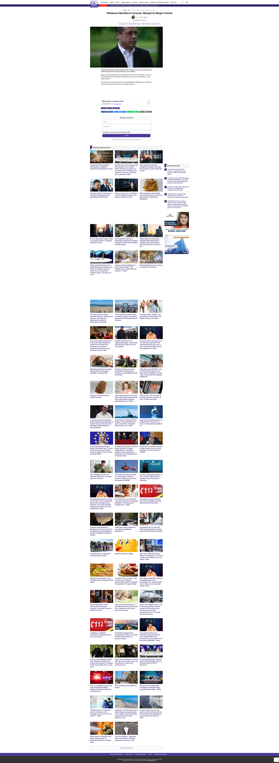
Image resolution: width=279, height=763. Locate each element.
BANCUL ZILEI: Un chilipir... (124, 554)
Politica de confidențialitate (116, 754)
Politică (112, 2)
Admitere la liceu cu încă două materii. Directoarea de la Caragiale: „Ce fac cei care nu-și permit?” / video (101, 713)
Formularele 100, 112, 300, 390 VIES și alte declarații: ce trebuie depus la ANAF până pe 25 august (151, 529)
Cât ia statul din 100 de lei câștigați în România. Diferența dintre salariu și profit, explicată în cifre (151, 168)
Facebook (108, 111)
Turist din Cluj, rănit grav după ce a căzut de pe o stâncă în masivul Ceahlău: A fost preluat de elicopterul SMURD (125, 477)
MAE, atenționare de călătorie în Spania (126, 686)
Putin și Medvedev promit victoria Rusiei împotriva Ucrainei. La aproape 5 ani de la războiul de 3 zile (101, 607)
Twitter (121, 111)
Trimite (126, 135)
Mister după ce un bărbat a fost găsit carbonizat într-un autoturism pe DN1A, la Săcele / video (101, 739)
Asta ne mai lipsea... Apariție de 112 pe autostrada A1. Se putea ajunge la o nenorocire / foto (125, 738)
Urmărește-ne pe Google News (152, 23)
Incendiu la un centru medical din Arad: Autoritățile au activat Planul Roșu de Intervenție (150, 501)
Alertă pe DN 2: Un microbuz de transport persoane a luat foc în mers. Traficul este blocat (150, 397)
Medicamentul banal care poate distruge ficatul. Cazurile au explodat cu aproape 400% (101, 371)
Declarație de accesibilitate (160, 754)
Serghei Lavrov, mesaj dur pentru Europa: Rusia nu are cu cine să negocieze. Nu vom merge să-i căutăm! (151, 449)
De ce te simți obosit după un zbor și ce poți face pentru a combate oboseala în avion (101, 240)
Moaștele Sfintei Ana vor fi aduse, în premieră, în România (151, 266)
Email (146, 111)
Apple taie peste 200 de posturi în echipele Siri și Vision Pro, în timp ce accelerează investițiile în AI (151, 423)
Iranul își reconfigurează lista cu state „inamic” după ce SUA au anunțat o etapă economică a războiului (151, 477)
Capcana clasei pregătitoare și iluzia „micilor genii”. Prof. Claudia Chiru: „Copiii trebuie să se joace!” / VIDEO (125, 268)
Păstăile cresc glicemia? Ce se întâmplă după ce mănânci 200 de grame (101, 580)
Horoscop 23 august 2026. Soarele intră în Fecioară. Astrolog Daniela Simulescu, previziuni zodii (178, 188)
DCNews (94, 4)
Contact (150, 754)
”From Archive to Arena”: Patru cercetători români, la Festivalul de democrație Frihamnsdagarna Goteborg (126, 317)
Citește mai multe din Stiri (126, 747)
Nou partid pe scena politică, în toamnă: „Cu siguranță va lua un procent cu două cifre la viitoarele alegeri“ (176, 171)
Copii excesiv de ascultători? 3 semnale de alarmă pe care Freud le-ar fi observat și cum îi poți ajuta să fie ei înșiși (126, 607)
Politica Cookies (129, 754)
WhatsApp (134, 111)
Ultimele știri (104, 2)
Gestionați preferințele (140, 754)
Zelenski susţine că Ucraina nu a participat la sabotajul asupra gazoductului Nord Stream (101, 195)
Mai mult (174, 2)
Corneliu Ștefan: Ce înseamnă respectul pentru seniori (100, 554)
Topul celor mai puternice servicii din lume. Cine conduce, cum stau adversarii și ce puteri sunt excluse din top (126, 662)
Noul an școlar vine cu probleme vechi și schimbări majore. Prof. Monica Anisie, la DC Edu (126, 195)
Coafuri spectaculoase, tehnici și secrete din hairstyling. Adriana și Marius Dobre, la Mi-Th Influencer (151, 662)
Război (117, 2)
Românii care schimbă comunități (159, 2)
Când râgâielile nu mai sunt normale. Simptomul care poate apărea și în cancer (101, 476)
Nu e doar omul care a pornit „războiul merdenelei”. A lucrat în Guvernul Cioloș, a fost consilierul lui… (132, 5)
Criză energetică (125, 2)
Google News (117, 103)
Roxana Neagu (143, 17)
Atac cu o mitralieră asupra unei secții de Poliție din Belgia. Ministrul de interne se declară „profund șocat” (101, 688)
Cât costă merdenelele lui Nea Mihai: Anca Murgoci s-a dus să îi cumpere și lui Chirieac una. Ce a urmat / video (151, 556)
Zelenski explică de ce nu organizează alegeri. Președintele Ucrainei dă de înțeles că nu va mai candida (126, 343)
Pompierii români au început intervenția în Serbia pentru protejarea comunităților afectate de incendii (126, 372)
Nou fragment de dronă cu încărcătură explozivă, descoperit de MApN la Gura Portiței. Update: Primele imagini (126, 241)
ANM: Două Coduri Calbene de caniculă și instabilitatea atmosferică (125, 529)
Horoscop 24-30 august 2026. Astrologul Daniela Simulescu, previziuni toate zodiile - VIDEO (150, 687)
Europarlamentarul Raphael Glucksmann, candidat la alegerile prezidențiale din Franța (101, 167)
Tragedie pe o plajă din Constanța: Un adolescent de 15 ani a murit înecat (100, 635)
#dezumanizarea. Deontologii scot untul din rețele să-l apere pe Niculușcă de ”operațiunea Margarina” (151, 196)
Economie (134, 2)
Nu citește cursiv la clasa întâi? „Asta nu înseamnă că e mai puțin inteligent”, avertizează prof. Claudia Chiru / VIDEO (126, 502)
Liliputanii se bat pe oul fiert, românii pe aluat (99, 396)
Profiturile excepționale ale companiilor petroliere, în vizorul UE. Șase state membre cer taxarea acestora (126, 635)
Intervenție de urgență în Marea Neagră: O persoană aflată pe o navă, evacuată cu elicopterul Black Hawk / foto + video (126, 423)
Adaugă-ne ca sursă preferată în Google (130, 23)
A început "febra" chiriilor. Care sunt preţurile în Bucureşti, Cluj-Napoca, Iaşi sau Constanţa (151, 316)
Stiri (129, 10)
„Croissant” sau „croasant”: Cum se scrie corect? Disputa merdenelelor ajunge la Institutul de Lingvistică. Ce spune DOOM (126, 581)
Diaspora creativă (144, 2)
